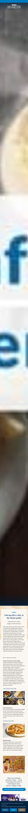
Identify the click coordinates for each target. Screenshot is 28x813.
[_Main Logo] (14, 6)
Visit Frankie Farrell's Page (9, 688)
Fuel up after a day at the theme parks (14, 616)
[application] (14, 807)
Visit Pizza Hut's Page (8, 721)
